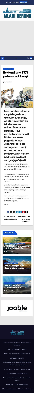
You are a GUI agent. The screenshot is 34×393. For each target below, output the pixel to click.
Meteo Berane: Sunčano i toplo (12, 286)
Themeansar (17, 345)
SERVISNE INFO (15, 243)
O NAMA (16, 369)
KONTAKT (21, 358)
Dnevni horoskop (25, 353)
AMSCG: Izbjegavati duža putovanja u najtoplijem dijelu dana (16, 268)
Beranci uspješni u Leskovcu (19, 349)
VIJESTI (11, 68)
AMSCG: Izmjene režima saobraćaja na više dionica (16, 248)
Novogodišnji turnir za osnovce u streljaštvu (24, 219)
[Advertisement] (17, 38)
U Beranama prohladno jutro (9, 389)
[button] (28, 58)
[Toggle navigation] (16, 58)
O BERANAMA (8, 369)
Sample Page (9, 384)
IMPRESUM (13, 358)
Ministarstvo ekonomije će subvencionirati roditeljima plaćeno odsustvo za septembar (17, 363)
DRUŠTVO (6, 68)
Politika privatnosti (25, 369)
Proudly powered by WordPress (11, 342)
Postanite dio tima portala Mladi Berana (17, 373)
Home (8, 349)
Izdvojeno (7, 243)
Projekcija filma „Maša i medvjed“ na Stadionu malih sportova (17, 379)
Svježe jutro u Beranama (21, 384)
